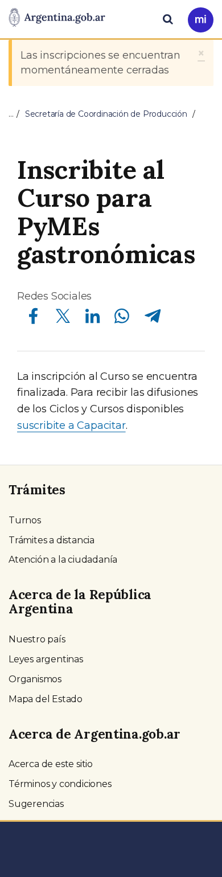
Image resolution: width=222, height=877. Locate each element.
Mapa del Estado (46, 699)
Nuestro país (37, 639)
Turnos (25, 520)
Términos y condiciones (60, 783)
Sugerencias (36, 803)
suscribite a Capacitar (71, 425)
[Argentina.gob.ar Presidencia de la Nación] (57, 18)
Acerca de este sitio (51, 764)
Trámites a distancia (51, 540)
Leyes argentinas (46, 659)
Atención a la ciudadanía (63, 559)
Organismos (35, 679)
